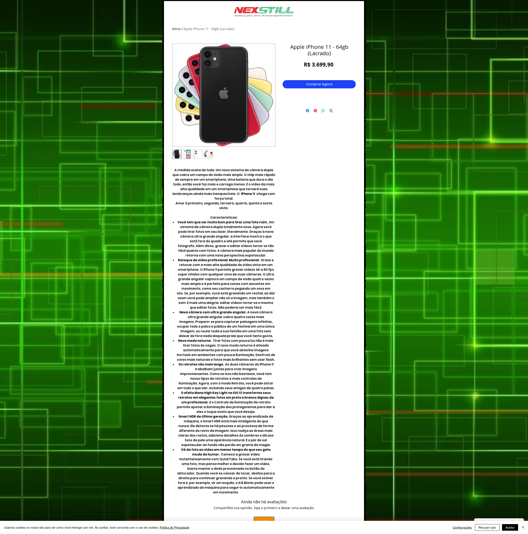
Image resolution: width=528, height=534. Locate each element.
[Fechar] (523, 527)
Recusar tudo (487, 527)
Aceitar (510, 527)
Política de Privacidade (174, 527)
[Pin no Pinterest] (315, 110)
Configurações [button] (462, 527)
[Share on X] (331, 110)
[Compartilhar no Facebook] (307, 110)
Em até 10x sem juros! (319, 71)
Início (176, 29)
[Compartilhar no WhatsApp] (323, 110)
